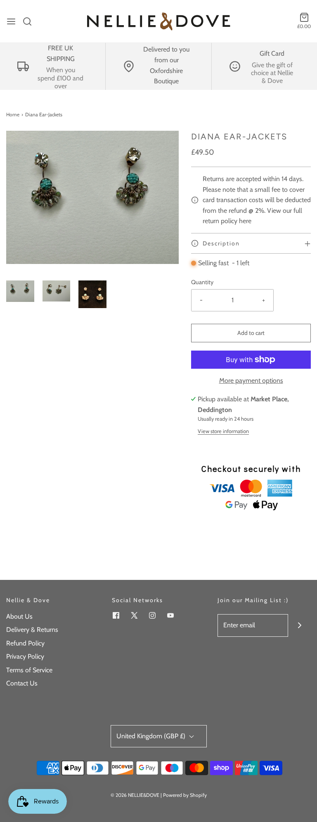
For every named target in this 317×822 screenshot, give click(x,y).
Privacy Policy (25, 656)
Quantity (202, 282)
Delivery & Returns (32, 630)
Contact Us (22, 683)
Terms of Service (29, 670)
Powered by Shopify (185, 795)
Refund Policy (25, 643)
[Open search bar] (30, 21)
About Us (19, 616)
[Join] (299, 625)
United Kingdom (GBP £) (151, 736)
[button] (20, 291)
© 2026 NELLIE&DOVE (135, 795)
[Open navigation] (11, 21)
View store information (223, 431)
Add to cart (251, 333)
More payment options (251, 380)
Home (12, 114)
